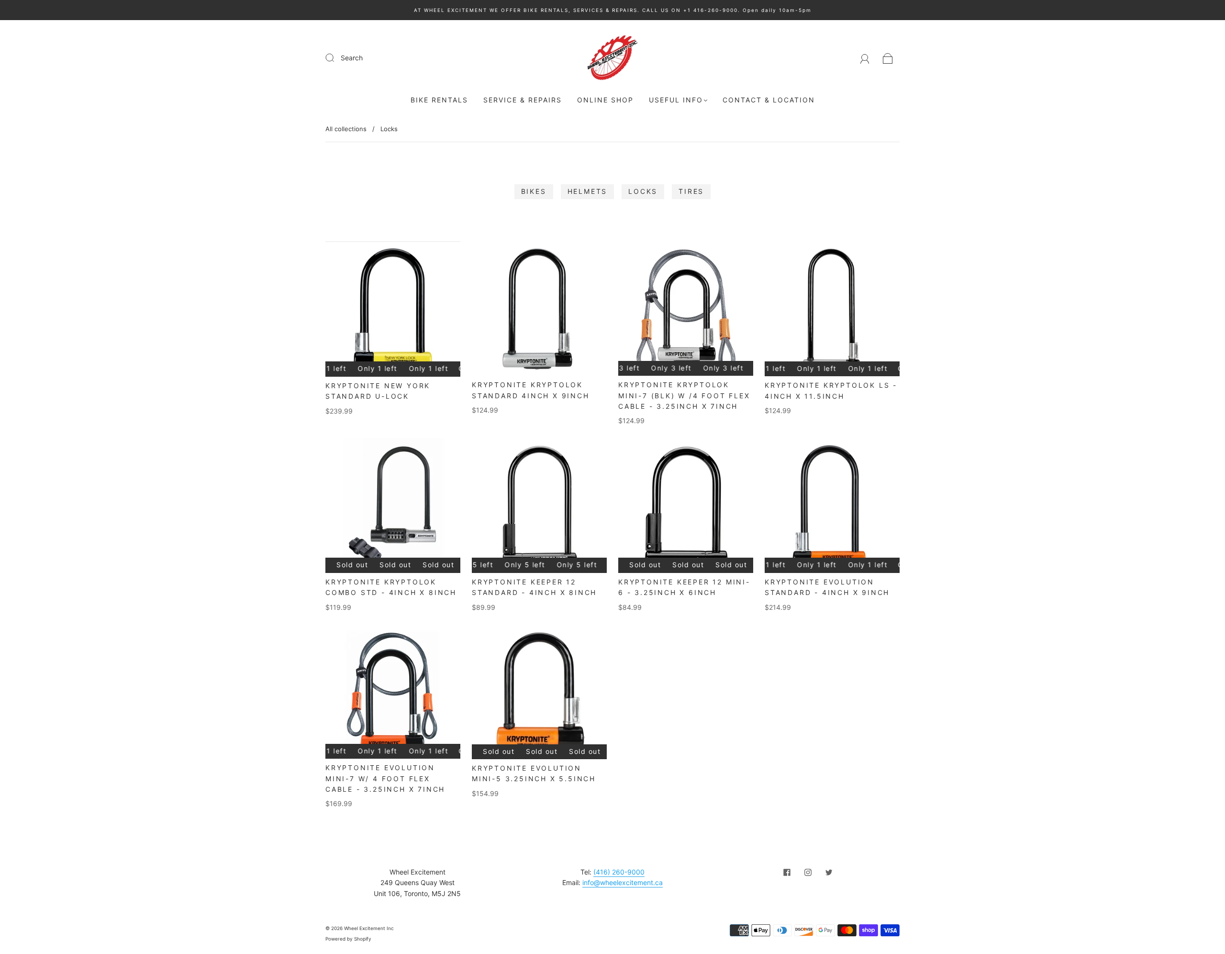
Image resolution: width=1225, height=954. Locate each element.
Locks (642, 191)
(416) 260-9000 (619, 872)
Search (352, 58)
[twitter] (828, 872)
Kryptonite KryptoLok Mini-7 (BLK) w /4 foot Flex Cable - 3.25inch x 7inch (684, 395)
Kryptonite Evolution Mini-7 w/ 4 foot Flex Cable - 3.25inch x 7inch (385, 778)
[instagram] (807, 872)
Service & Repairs (522, 100)
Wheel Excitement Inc (369, 928)
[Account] (865, 57)
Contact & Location (769, 100)
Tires (691, 191)
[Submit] (335, 57)
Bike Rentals (439, 100)
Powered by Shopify (348, 939)
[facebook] (786, 872)
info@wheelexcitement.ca (622, 882)
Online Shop (605, 100)
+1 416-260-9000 (710, 10)
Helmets (588, 191)
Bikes (533, 191)
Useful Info (676, 100)
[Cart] (888, 57)
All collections (346, 129)
